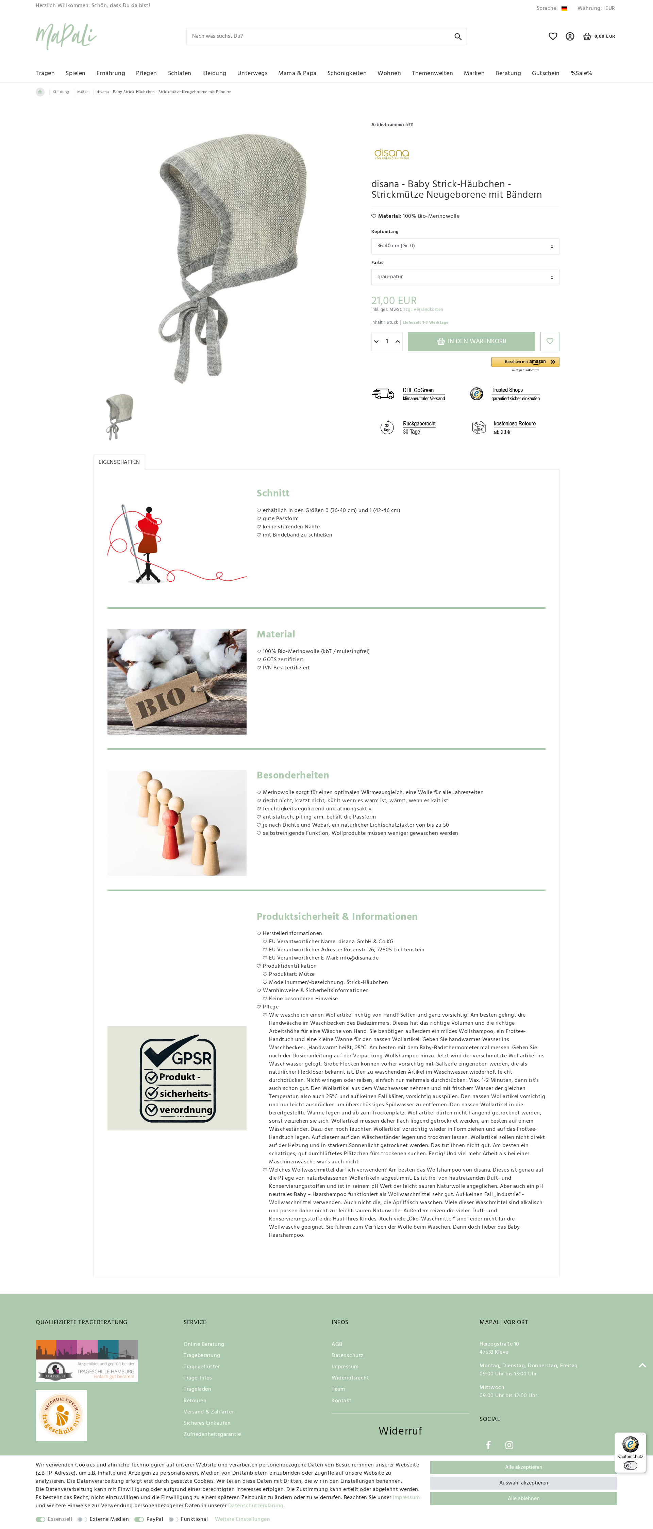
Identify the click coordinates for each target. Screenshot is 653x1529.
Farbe (377, 263)
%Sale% (581, 73)
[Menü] (642, 1437)
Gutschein (546, 73)
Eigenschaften (119, 462)
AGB (337, 1344)
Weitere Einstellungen (242, 1519)
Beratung (508, 73)
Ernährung (111, 73)
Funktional (194, 1519)
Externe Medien (109, 1519)
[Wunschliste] (553, 39)
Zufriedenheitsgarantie (212, 1434)
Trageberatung (202, 1355)
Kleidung (214, 73)
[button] (525, 364)
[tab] (119, 462)
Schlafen (179, 73)
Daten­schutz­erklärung (256, 1505)
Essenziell (60, 1519)
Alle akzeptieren (523, 1467)
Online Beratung (204, 1344)
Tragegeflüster (202, 1367)
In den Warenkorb (476, 341)
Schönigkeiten (347, 73)
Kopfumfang (385, 232)
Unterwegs (252, 73)
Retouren (195, 1400)
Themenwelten (432, 73)
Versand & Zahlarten (209, 1412)
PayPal (155, 1519)
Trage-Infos (198, 1378)
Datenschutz (348, 1355)
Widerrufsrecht (350, 1378)
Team (338, 1389)
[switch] (630, 1465)
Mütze (83, 92)
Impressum (345, 1367)
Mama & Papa (297, 73)
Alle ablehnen (524, 1498)
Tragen (45, 73)
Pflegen (146, 73)
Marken (474, 73)
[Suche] (458, 36)
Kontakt (342, 1400)
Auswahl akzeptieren (523, 1483)
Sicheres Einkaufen (207, 1423)
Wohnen (389, 73)
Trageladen (197, 1389)
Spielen (76, 73)
